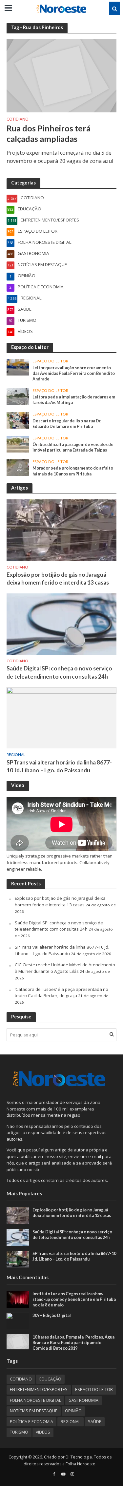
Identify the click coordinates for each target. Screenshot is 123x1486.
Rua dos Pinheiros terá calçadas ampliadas (49, 133)
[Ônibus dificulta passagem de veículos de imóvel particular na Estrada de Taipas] (18, 444)
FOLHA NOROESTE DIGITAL (35, 1400)
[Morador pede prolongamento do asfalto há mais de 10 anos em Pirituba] (18, 467)
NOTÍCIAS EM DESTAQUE (33, 1411)
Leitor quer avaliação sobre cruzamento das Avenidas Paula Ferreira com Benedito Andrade (73, 373)
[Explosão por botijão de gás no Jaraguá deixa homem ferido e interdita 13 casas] (61, 530)
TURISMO (19, 1432)
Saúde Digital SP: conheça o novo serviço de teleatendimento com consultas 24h (59, 672)
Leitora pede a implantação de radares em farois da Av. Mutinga (73, 400)
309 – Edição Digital (51, 1315)
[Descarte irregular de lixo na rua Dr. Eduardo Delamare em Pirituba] (18, 420)
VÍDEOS (43, 1432)
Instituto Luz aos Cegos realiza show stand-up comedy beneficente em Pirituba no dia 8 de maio (74, 1299)
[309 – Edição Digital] (18, 1320)
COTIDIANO (18, 119)
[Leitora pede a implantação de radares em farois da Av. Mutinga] (18, 396)
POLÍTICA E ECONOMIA (31, 1421)
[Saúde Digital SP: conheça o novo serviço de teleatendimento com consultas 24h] (61, 624)
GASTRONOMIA (83, 1400)
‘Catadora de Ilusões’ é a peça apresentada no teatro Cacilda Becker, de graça (61, 992)
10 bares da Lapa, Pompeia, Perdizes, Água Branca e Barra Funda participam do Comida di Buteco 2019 (73, 1343)
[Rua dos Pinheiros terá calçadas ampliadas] (61, 75)
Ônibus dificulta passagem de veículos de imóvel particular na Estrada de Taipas (72, 447)
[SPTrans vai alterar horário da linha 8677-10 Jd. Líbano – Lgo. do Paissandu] (61, 717)
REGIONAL (16, 754)
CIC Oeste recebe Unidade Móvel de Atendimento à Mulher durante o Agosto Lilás (65, 968)
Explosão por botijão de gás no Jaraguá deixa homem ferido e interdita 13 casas (58, 578)
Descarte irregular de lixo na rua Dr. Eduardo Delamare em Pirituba (66, 423)
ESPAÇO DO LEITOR (50, 361)
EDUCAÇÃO (50, 1379)
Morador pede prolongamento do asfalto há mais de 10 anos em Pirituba (72, 471)
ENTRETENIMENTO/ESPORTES (39, 1389)
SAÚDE (94, 1421)
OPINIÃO (73, 1411)
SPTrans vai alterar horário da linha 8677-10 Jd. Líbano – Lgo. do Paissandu (59, 766)
